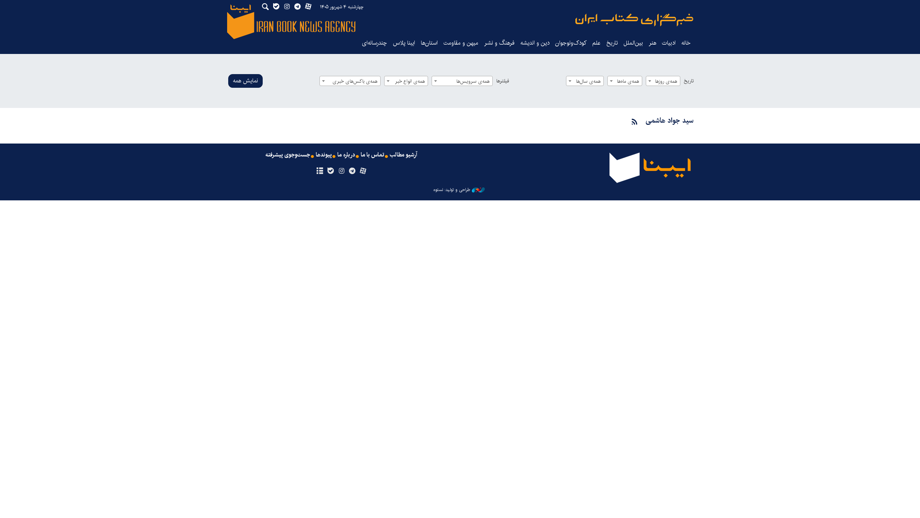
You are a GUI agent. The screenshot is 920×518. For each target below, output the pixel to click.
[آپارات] (363, 171)
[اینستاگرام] (341, 171)
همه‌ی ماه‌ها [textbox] (628, 81)
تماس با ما (372, 155)
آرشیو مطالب (403, 155)
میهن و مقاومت (460, 43)
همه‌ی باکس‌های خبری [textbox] (354, 81)
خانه (686, 43)
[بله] (330, 171)
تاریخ (689, 81)
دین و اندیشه (534, 43)
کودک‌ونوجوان (570, 43)
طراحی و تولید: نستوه (451, 190)
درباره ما (346, 155)
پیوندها (324, 155)
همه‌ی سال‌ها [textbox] (588, 81)
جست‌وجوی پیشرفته (288, 155)
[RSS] (635, 122)
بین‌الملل (633, 43)
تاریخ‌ (612, 43)
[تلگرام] (352, 171)
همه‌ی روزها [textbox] (666, 81)
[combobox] (663, 81)
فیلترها (502, 81)
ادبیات (669, 43)
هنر (652, 43)
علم (596, 43)
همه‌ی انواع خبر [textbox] (410, 81)
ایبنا (634, 19)
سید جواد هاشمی (670, 121)
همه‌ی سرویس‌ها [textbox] (472, 81)
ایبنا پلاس (404, 43)
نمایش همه (245, 81)
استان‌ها (429, 43)
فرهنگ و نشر (499, 43)
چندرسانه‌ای (374, 43)
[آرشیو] (319, 171)
